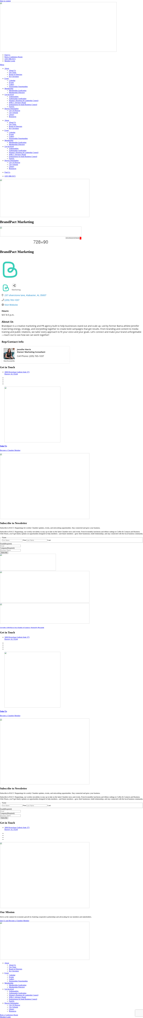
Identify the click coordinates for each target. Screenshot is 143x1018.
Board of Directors (15, 74)
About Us (12, 70)
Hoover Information (11, 109)
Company (7, 548)
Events (11, 82)
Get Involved (9, 94)
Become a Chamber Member (10, 450)
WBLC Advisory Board (17, 103)
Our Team (12, 72)
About (6, 68)
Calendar (12, 80)
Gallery (11, 84)
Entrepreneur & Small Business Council (23, 105)
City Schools (13, 113)
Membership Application (17, 90)
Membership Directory (17, 92)
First (24, 540)
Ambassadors (13, 96)
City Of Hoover (14, 111)
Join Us (3, 446)
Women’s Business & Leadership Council (23, 101)
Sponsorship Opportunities (18, 86)
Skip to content (5, 1)
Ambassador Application (17, 99)
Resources (12, 117)
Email (6, 544)
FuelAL (12, 107)
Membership (8, 88)
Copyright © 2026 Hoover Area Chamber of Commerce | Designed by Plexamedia (22, 627)
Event (6, 78)
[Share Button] (14, 285)
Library (11, 115)
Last (49, 540)
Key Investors (14, 76)
